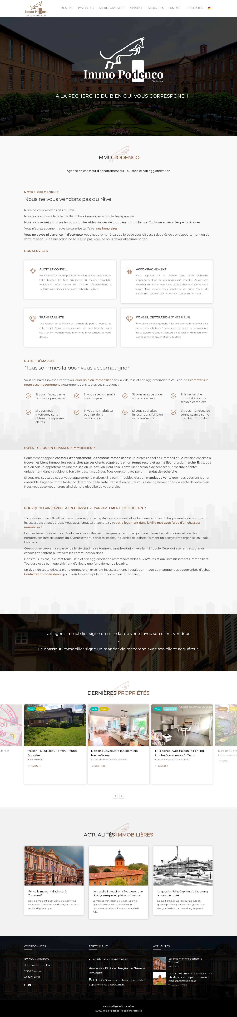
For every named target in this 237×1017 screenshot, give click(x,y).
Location (222, 709)
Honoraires (128, 1006)
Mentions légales (112, 1006)
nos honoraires (107, 228)
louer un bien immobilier (93, 380)
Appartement (170, 709)
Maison (40, 709)
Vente (30, 709)
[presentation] (115, 796)
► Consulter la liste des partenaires (108, 959)
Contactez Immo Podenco (43, 574)
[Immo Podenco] (36, 8)
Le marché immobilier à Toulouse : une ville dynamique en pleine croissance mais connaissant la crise (118, 895)
